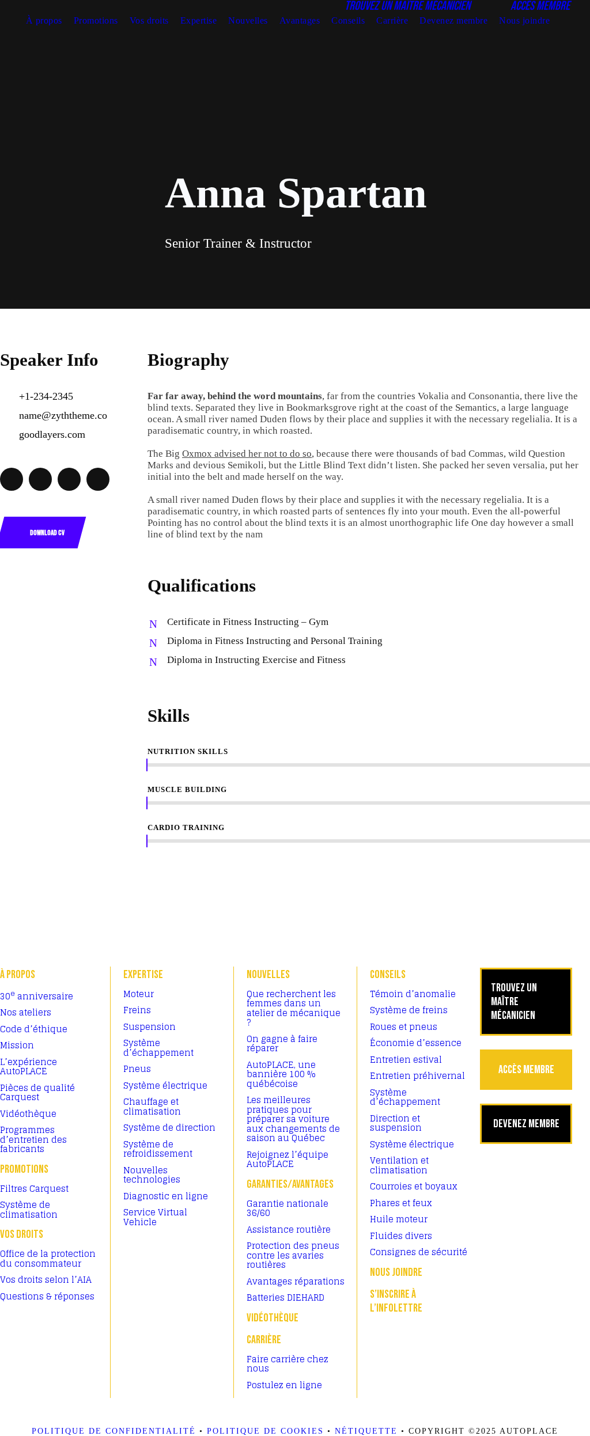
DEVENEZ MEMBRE (526, 1124)
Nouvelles (248, 20)
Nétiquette (366, 1431)
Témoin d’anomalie (413, 994)
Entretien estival (406, 1059)
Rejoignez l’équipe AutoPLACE (287, 1159)
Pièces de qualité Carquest (37, 1092)
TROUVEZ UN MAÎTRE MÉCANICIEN (514, 1001)
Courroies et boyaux (413, 1186)
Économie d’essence (416, 1043)
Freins (137, 1010)
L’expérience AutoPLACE (28, 1066)
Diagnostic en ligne (165, 1196)
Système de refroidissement (157, 1149)
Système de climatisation (29, 1209)
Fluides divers (401, 1236)
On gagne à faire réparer (282, 1043)
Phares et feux (401, 1203)
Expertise (198, 20)
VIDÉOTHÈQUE (272, 1318)
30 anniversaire (36, 996)
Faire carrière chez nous (287, 1364)
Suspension (149, 1027)
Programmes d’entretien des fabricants (33, 1139)
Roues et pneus (403, 1027)
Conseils (348, 20)
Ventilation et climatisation (399, 1165)
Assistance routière (289, 1229)
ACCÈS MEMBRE (526, 1070)
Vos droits (149, 20)
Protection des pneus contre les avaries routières (293, 1255)
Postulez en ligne (284, 1385)
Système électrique (165, 1085)
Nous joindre (524, 20)
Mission (17, 1045)
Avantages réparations (296, 1281)
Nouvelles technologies (151, 1175)
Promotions (96, 20)
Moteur (138, 994)
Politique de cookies (265, 1431)
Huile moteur (399, 1219)
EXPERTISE (143, 975)
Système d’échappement (158, 1047)
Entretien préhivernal (417, 1075)
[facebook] (11, 479)
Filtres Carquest (34, 1188)
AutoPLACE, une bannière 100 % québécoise (281, 1074)
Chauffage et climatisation (152, 1106)
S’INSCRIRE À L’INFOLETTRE (396, 1301)
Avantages (299, 20)
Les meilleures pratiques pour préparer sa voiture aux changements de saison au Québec (293, 1119)
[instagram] (97, 479)
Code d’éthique (33, 1029)
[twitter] (69, 479)
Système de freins (409, 1010)
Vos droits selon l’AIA (46, 1279)
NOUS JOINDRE (396, 1272)
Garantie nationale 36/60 (287, 1208)
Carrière (392, 20)
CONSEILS (388, 975)
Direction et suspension (396, 1123)
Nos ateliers (25, 1012)
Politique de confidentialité (114, 1431)
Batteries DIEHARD (285, 1297)
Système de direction (169, 1127)
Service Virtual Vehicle (155, 1217)
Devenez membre (453, 20)
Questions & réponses (47, 1296)
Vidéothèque (28, 1113)
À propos (44, 20)
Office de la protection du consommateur (48, 1258)
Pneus (137, 1069)
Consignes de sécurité (418, 1252)
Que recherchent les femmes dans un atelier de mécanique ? (294, 1008)
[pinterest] (40, 479)
